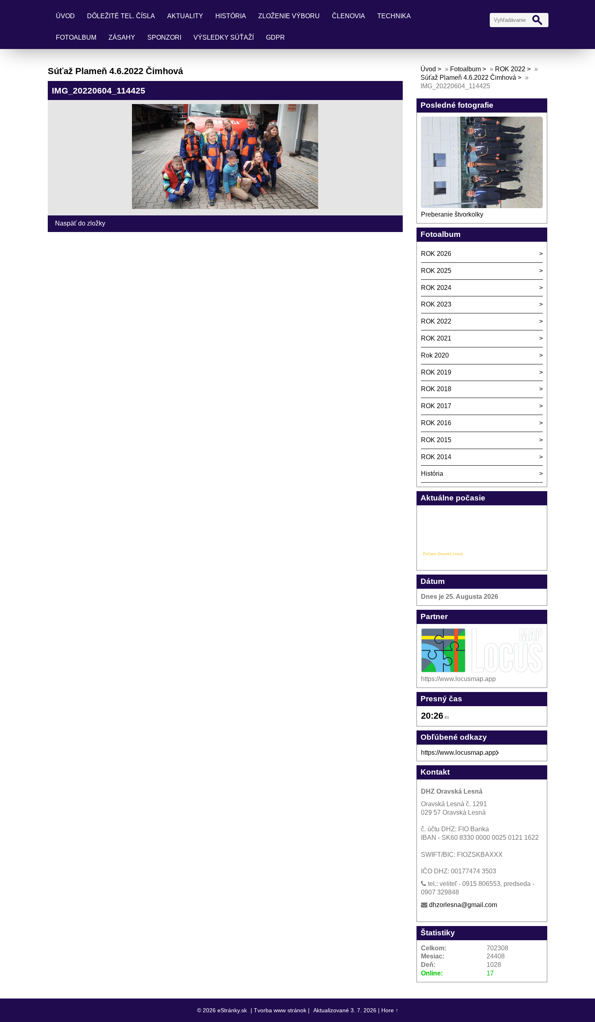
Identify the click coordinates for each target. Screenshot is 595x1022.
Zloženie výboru (289, 16)
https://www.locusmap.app (458, 752)
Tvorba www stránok (280, 1010)
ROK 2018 (436, 388)
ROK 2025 (436, 270)
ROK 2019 (436, 372)
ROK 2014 (436, 457)
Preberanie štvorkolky (452, 214)
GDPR (275, 37)
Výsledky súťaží (223, 37)
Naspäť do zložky (80, 223)
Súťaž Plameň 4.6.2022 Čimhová (468, 77)
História (230, 16)
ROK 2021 (436, 338)
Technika (394, 16)
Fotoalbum (76, 37)
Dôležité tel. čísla (121, 16)
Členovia (348, 16)
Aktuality (185, 16)
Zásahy (121, 37)
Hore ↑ (389, 1010)
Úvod (65, 16)
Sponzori (164, 37)
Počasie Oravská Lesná (443, 554)
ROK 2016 (436, 422)
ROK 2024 (436, 287)
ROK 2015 (436, 439)
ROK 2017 (436, 405)
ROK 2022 (510, 69)
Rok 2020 (435, 355)
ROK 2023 (436, 304)
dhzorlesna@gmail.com (463, 904)
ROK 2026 (436, 253)
